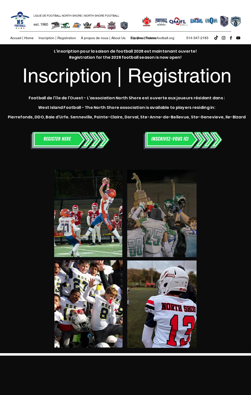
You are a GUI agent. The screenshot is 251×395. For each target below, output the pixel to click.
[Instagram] (223, 37)
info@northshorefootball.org (152, 38)
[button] (103, 38)
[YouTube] (238, 37)
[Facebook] (230, 37)
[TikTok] (216, 37)
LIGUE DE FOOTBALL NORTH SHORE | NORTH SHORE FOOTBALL (76, 15)
